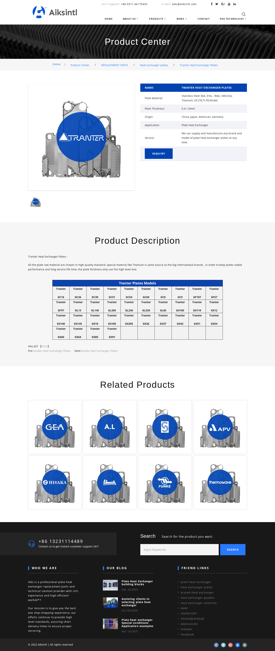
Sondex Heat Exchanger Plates (52, 351)
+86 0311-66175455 (134, 4)
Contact (204, 19)
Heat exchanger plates (154, 65)
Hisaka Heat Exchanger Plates (99, 351)
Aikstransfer (189, 624)
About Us (129, 19)
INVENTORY (189, 613)
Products (156, 19)
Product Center (80, 65)
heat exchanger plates (197, 587)
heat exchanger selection (199, 603)
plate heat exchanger (196, 582)
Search (233, 549)
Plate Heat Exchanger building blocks (137, 582)
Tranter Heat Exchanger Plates (199, 65)
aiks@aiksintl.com (184, 4)
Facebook (187, 634)
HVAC (184, 608)
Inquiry (158, 153)
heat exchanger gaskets (198, 597)
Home (109, 19)
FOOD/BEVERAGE (192, 618)
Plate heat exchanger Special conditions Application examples (137, 623)
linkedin (186, 629)
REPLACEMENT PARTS (114, 65)
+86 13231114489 (61, 541)
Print (45, 346)
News (180, 19)
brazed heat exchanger (197, 592)
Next (139, 137)
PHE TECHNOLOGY (232, 19)
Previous (23, 137)
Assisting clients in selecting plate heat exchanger (136, 602)
